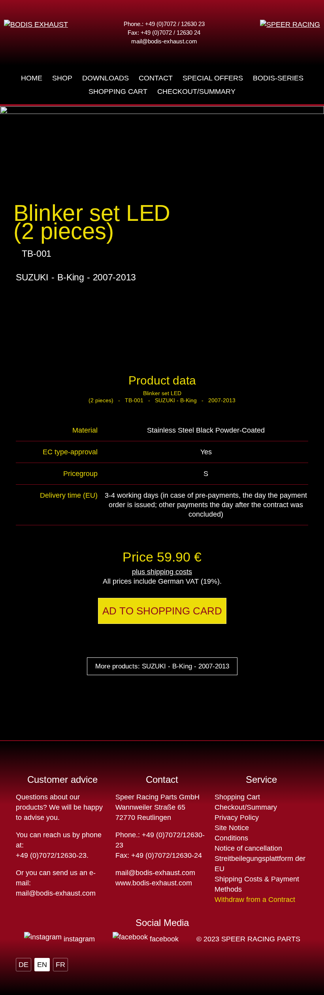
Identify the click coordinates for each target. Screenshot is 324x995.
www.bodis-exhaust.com (153, 883)
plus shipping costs (162, 572)
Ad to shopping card (162, 611)
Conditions (231, 838)
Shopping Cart (237, 797)
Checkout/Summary (246, 807)
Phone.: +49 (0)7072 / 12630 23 (164, 24)
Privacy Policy (237, 817)
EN (42, 965)
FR (60, 965)
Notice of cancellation (248, 848)
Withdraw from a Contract (255, 900)
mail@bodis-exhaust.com (164, 41)
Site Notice (232, 828)
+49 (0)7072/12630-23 (51, 855)
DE (23, 965)
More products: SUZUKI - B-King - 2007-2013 (162, 666)
